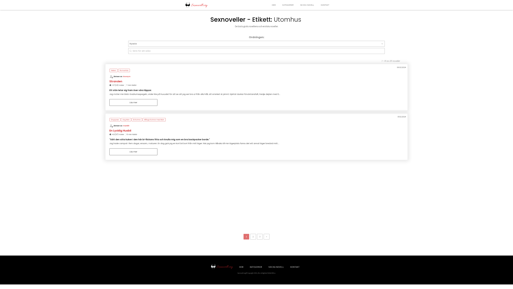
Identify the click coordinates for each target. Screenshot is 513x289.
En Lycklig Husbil (120, 130)
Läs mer (133, 102)
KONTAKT (295, 267)
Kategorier (288, 5)
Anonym (126, 76)
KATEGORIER (256, 267)
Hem (274, 5)
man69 (126, 125)
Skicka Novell (307, 5)
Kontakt (325, 5)
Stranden (115, 81)
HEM (241, 267)
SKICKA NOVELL (276, 267)
